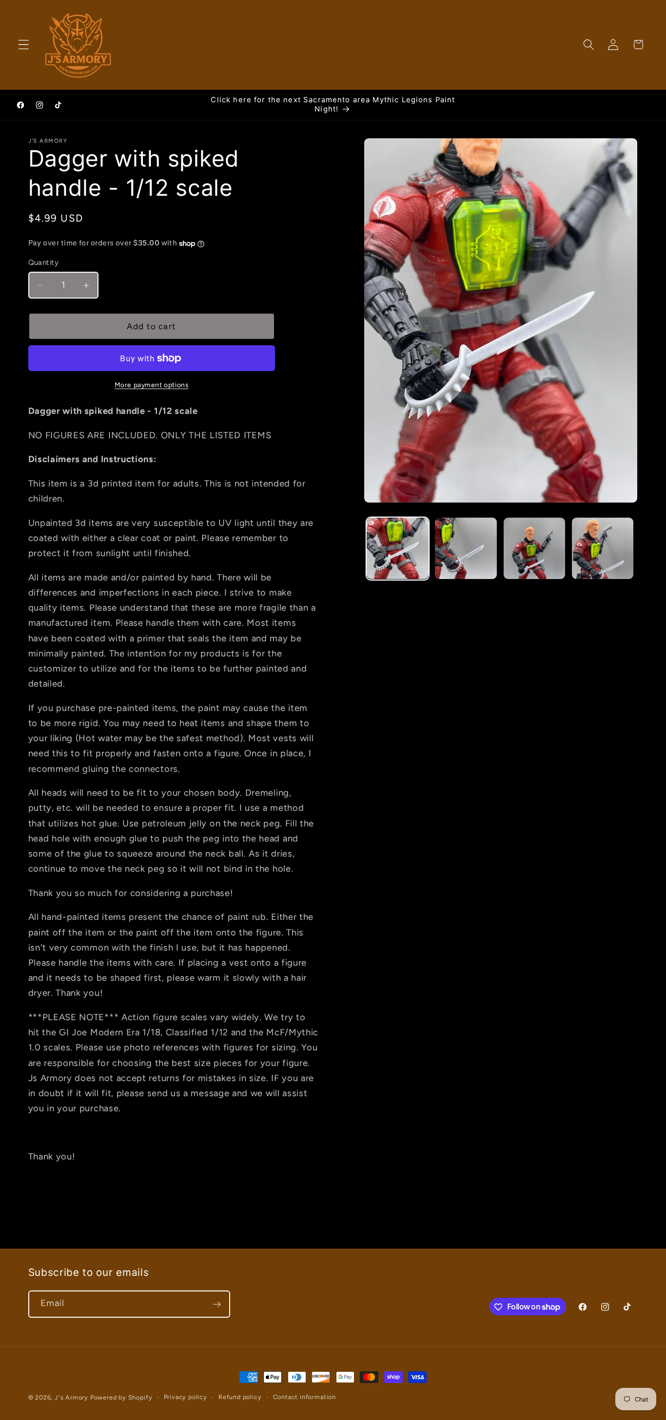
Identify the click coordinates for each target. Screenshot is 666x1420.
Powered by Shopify (121, 1397)
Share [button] (48, 1191)
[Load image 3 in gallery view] (534, 548)
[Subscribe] (216, 1304)
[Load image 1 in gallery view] (397, 548)
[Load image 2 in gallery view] (465, 548)
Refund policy (239, 1397)
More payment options (152, 385)
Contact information (304, 1397)
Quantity (43, 262)
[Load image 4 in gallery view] (602, 548)
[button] (23, 44)
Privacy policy (185, 1397)
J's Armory (71, 1397)
